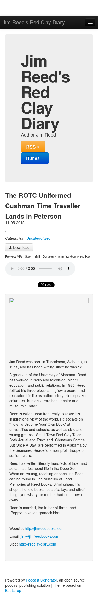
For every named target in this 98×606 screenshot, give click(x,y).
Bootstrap (13, 590)
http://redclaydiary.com (37, 544)
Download (21, 247)
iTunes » (35, 158)
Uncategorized (38, 238)
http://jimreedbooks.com (45, 528)
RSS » (33, 146)
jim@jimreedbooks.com (40, 536)
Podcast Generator (41, 580)
